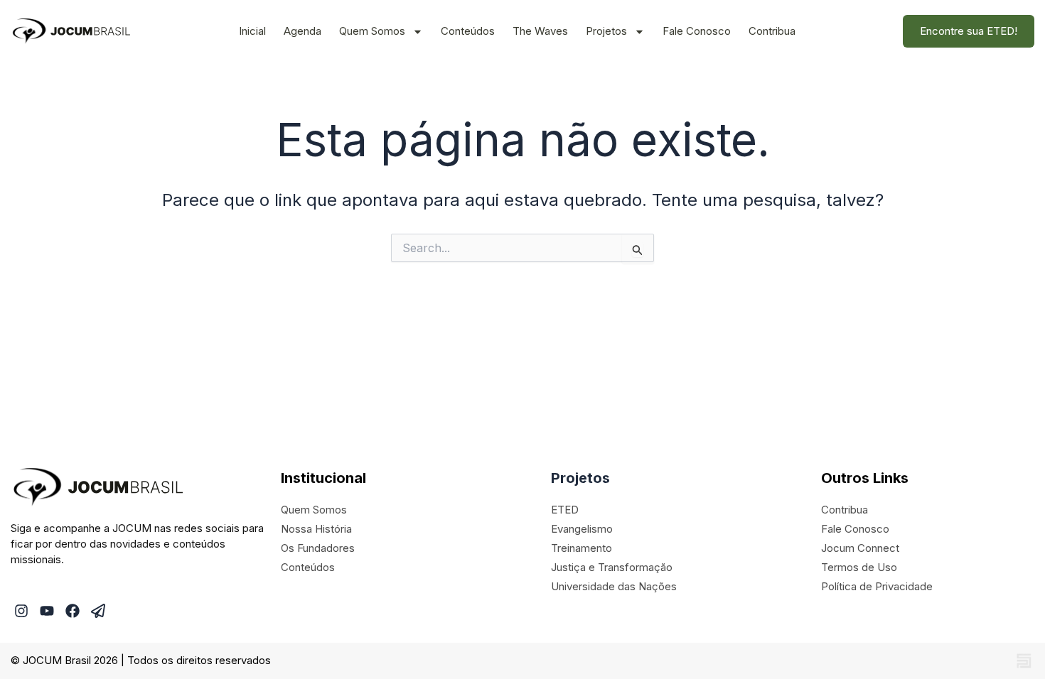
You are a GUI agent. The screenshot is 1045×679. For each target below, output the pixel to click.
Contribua (772, 31)
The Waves (540, 31)
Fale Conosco (697, 31)
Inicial (252, 31)
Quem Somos (372, 31)
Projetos (606, 31)
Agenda (302, 31)
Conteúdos (468, 31)
